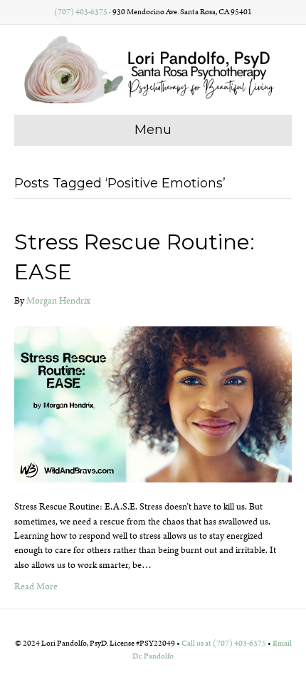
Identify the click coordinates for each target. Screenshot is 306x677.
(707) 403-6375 (80, 12)
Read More (36, 587)
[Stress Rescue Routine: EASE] (153, 404)
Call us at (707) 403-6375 (223, 643)
